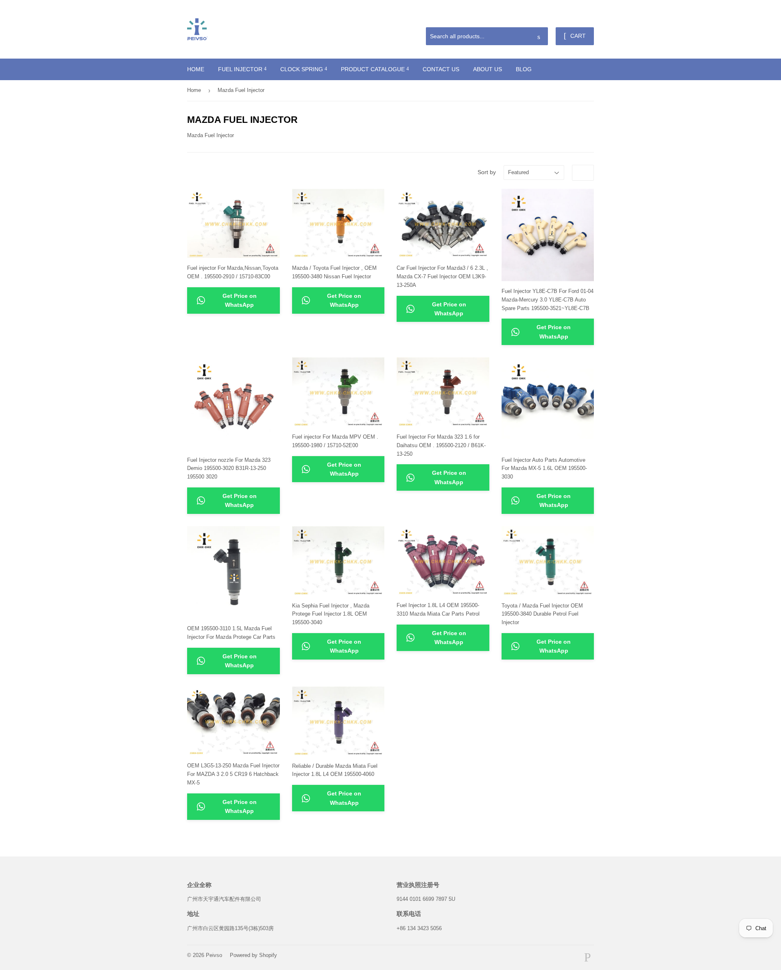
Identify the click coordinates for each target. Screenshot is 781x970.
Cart (577, 36)
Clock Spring (302, 69)
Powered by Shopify (253, 955)
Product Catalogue (373, 69)
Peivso (214, 955)
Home (195, 69)
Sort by (487, 172)
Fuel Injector (241, 69)
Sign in (535, 17)
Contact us (441, 69)
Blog (524, 69)
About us (487, 69)
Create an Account (574, 17)
